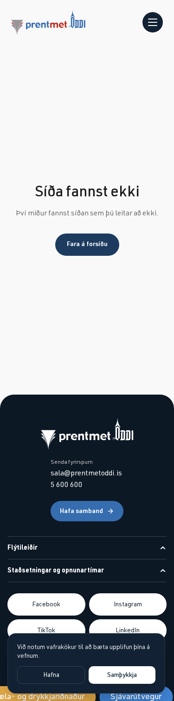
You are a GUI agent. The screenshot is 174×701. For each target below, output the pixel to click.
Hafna (51, 675)
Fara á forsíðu (87, 244)
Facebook (46, 604)
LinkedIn (128, 630)
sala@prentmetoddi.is (86, 473)
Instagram (128, 604)
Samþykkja (122, 675)
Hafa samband (81, 511)
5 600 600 (67, 484)
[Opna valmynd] (152, 22)
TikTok (46, 630)
